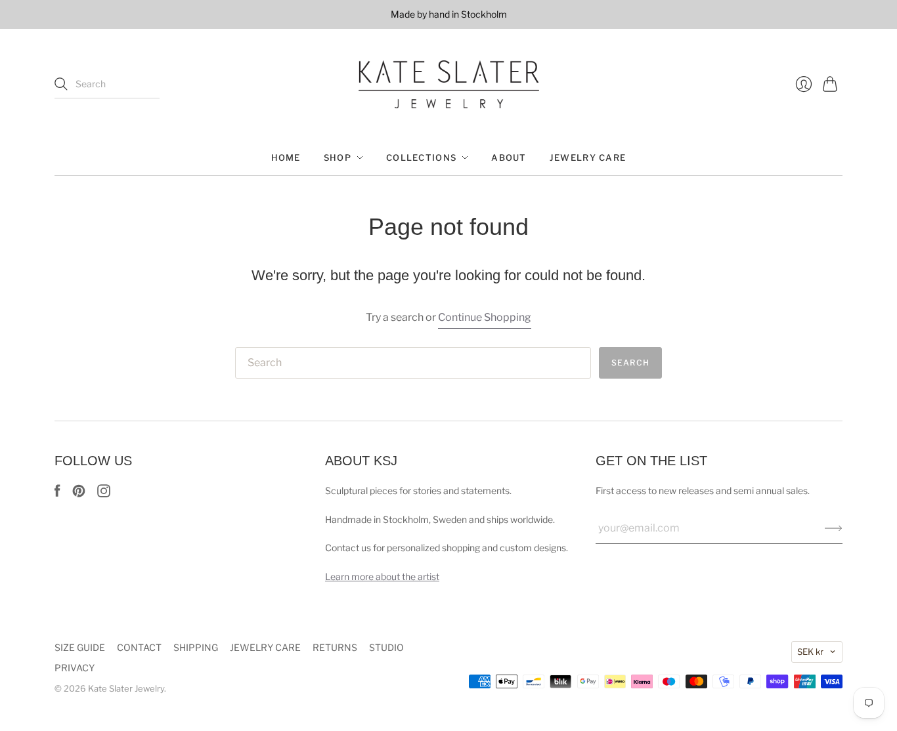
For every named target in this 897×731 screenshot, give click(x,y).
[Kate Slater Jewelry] (449, 84)
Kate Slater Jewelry (126, 688)
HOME (286, 157)
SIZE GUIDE (80, 647)
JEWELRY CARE (588, 157)
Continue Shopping (484, 317)
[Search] (61, 84)
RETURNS (335, 647)
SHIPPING (195, 647)
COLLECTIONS (421, 157)
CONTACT (139, 647)
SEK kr (810, 651)
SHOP (337, 157)
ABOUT (509, 157)
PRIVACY (75, 667)
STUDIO (386, 647)
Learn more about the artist (382, 576)
